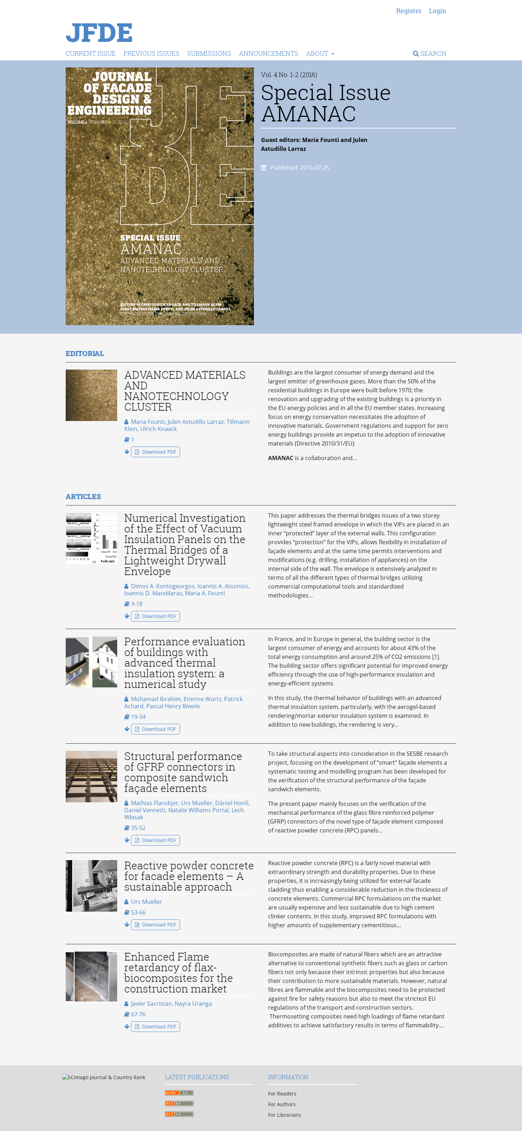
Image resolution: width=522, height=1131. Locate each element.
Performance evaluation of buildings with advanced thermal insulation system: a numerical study (184, 662)
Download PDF (158, 451)
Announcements (268, 53)
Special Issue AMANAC (326, 103)
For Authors (282, 1104)
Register (409, 10)
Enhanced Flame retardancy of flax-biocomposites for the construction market (178, 972)
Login (437, 10)
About (318, 53)
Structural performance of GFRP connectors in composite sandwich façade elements (183, 772)
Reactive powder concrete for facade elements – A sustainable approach (189, 876)
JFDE (99, 32)
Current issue (91, 53)
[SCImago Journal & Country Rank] (103, 1077)
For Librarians (284, 1114)
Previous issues (151, 53)
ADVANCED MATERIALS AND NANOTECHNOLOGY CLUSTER (185, 391)
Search (432, 53)
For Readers (282, 1093)
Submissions (209, 53)
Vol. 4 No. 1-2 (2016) (289, 74)
